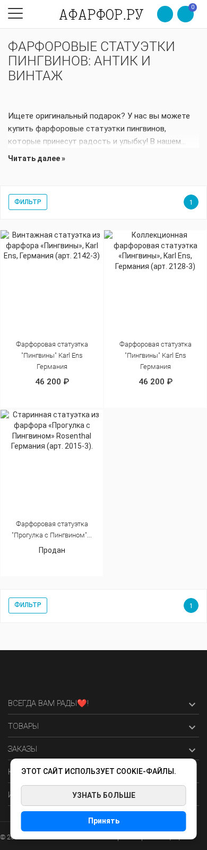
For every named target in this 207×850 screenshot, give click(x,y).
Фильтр (27, 202)
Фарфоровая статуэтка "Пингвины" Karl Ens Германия (52, 355)
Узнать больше (103, 795)
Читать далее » (36, 158)
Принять (103, 821)
